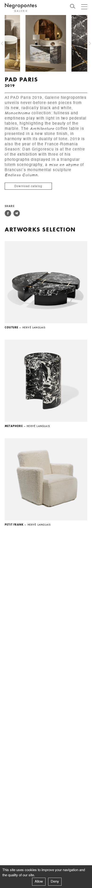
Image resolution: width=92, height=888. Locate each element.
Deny (55, 881)
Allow (39, 881)
